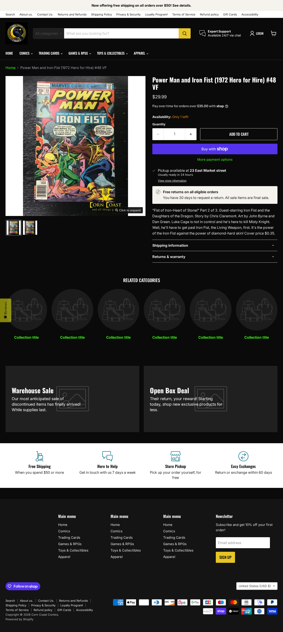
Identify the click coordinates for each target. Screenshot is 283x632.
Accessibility (249, 14)
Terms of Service (183, 14)
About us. (26, 14)
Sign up (225, 557)
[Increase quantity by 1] (191, 134)
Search (10, 14)
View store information (172, 180)
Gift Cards (230, 14)
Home (9, 53)
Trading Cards (49, 53)
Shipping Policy (101, 14)
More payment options (215, 159)
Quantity (158, 124)
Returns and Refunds (72, 14)
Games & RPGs (79, 53)
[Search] (185, 33)
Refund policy (209, 14)
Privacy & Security (128, 14)
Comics (24, 53)
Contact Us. (45, 14)
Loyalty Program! (156, 14)
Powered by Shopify (19, 619)
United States (255, 586)
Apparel (140, 53)
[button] (257, 33)
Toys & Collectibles (111, 53)
